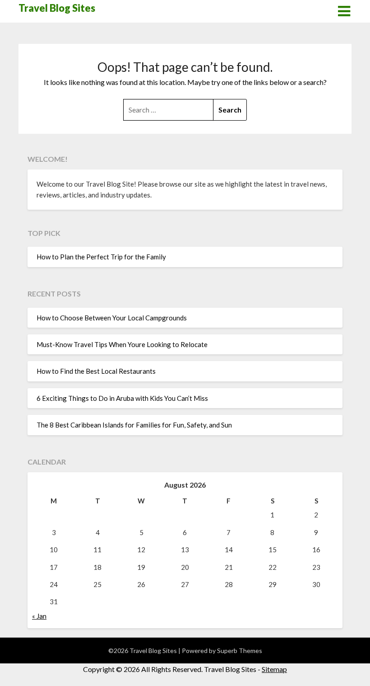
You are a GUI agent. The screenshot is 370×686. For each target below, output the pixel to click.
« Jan (39, 616)
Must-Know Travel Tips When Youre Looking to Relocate (122, 344)
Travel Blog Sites (56, 8)
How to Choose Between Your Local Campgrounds (112, 318)
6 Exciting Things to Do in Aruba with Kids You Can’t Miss (122, 398)
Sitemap (274, 669)
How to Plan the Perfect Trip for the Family (101, 257)
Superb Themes (239, 650)
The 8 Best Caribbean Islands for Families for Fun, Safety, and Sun (134, 425)
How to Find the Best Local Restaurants (96, 371)
